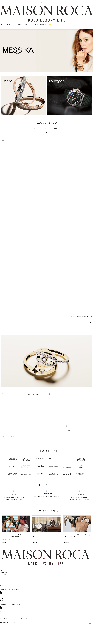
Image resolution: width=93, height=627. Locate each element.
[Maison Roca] (46, 14)
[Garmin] (39, 474)
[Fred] (80, 466)
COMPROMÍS (3, 572)
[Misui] (25, 459)
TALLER (1, 576)
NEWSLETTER (3, 582)
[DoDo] (12, 466)
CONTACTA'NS (4, 585)
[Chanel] (67, 474)
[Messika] (67, 466)
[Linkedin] (46, 567)
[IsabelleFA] (53, 466)
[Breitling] (67, 459)
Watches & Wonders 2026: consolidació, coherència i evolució (77, 536)
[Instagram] (1, 567)
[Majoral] (25, 474)
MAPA (1, 584)
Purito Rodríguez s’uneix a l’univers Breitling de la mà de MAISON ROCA (15, 536)
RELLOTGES (3, 574)
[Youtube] (92, 567)
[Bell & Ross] (80, 474)
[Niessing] (12, 474)
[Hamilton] (39, 466)
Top (90, 624)
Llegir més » (4, 542)
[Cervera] (12, 459)
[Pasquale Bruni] (39, 459)
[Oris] (53, 459)
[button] (1, 50)
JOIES (1, 570)
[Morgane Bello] (25, 466)
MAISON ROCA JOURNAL (6, 580)
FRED (89, 323)
